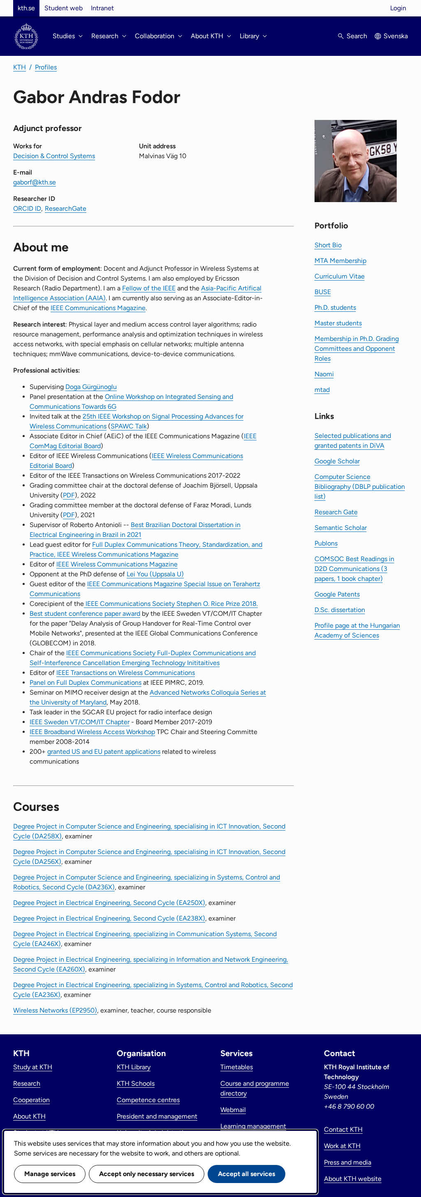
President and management (157, 1116)
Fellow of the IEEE (149, 288)
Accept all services (246, 1174)
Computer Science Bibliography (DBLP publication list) (360, 486)
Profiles (46, 67)
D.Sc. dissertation (340, 610)
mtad (322, 390)
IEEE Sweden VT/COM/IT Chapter (80, 722)
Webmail (233, 1110)
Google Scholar (337, 461)
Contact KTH (343, 1129)
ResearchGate (65, 208)
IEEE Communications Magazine (98, 308)
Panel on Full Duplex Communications (85, 682)
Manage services (49, 1174)
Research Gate (336, 512)
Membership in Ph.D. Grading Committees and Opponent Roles (357, 348)
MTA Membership (340, 261)
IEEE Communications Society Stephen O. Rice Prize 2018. (171, 604)
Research (26, 1083)
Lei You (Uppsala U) (155, 574)
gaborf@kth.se (34, 182)
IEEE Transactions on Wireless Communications (125, 673)
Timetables (236, 1067)
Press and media (347, 1162)
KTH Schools (136, 1083)
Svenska (396, 36)
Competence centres (148, 1100)
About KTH (29, 1116)
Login (398, 8)
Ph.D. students (335, 307)
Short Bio (328, 245)
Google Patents (337, 594)
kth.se (26, 8)
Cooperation (31, 1100)
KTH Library (133, 1067)
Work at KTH (342, 1146)
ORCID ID (27, 208)
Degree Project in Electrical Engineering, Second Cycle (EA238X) (109, 918)
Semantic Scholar (341, 528)
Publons (326, 543)
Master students (338, 323)
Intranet (102, 8)
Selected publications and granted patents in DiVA (353, 440)
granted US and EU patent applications (103, 751)
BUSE (323, 292)
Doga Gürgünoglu (91, 387)
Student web (63, 8)
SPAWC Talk (129, 426)
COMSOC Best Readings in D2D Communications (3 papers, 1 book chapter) (354, 568)
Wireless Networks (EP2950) (55, 1010)
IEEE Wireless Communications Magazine (117, 564)
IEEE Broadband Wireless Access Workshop (92, 732)
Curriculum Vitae (340, 276)
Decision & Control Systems (54, 156)
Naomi (324, 374)
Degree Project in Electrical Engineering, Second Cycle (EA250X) (109, 903)
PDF (69, 495)
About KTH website (353, 1179)
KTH (19, 67)
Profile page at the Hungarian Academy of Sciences (357, 630)
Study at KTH (32, 1067)
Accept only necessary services (146, 1174)
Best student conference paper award (85, 613)
